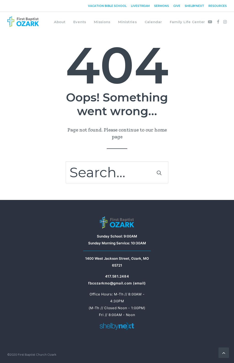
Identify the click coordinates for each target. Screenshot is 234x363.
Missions (102, 22)
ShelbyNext (194, 6)
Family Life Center (187, 22)
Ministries (127, 22)
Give (176, 6)
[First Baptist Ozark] (23, 21)
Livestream (140, 6)
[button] (211, 22)
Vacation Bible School (107, 6)
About (60, 22)
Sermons (161, 6)
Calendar (153, 22)
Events (79, 22)
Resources (217, 6)
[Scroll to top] (223, 352)
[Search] (117, 172)
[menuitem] (108, 6)
